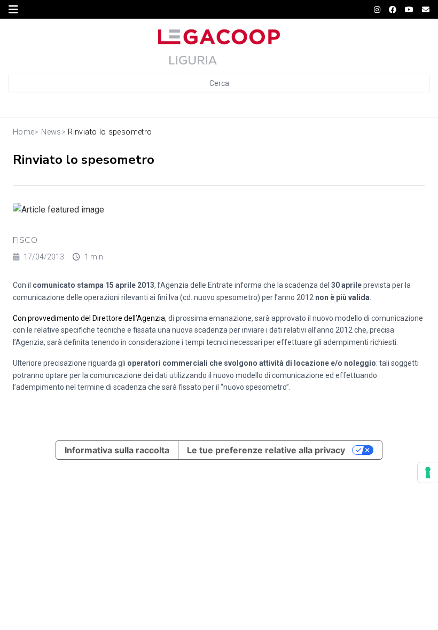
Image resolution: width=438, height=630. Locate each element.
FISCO (25, 240)
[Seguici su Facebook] (392, 9)
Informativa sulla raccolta (117, 450)
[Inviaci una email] (425, 9)
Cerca (219, 83)
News (51, 132)
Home (23, 132)
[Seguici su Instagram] (377, 9)
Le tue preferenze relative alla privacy (266, 450)
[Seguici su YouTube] (409, 9)
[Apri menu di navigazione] (13, 9)
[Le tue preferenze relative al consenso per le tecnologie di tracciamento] (428, 472)
